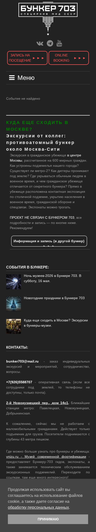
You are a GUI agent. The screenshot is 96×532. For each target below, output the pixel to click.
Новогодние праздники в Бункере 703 (54, 298)
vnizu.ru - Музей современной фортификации (46, 457)
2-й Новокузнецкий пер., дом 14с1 (37, 403)
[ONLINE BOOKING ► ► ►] (68, 65)
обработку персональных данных (38, 507)
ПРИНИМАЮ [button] (48, 519)
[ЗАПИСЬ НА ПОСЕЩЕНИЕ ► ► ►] (27, 65)
